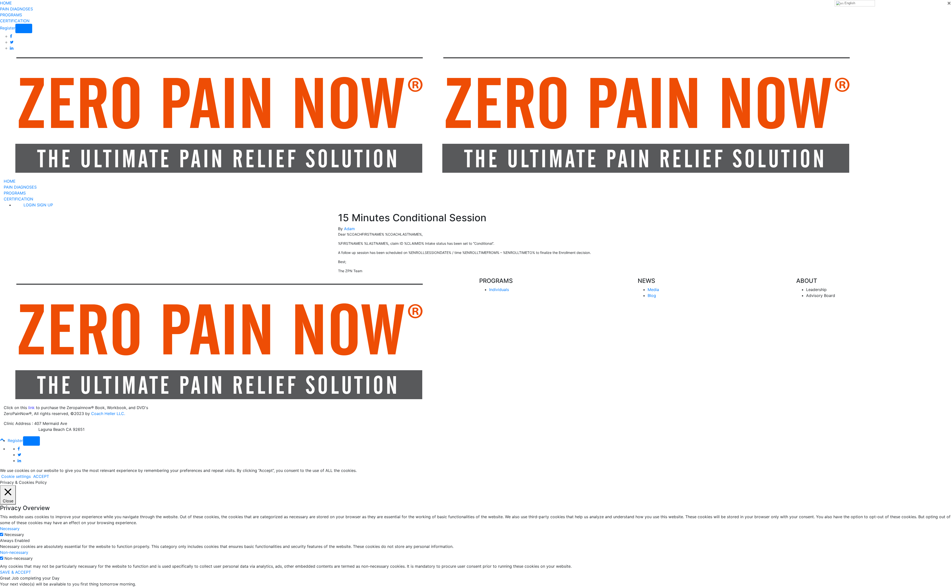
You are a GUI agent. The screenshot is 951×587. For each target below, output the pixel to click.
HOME (6, 2)
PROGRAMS (11, 14)
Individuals (499, 289)
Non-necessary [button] (14, 552)
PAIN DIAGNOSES (16, 8)
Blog (652, 295)
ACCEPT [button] (41, 476)
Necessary (14, 534)
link (31, 407)
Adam (349, 228)
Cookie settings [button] (16, 476)
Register (7, 27)
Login (24, 28)
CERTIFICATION (14, 20)
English (849, 3)
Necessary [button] (10, 528)
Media (653, 289)
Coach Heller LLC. (108, 413)
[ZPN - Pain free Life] (216, 114)
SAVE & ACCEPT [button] (15, 572)
